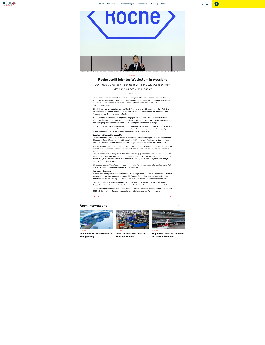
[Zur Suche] (202, 3)
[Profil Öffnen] (207, 3)
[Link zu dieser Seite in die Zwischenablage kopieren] (170, 196)
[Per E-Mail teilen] (94, 196)
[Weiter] (183, 205)
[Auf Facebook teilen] (98, 196)
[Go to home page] (9, 4)
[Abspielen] (216, 4)
